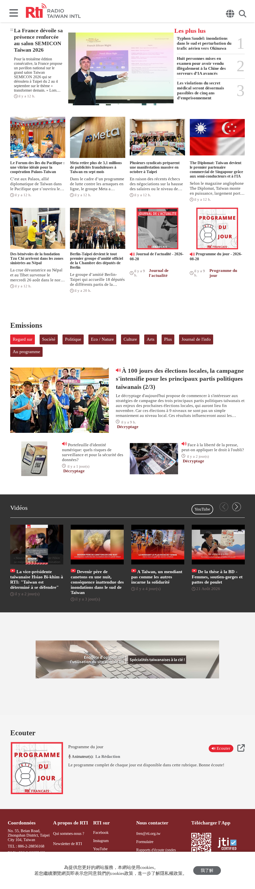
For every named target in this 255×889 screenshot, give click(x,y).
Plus (168, 339)
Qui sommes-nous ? (68, 833)
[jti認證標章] (230, 844)
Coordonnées (22, 822)
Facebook (101, 832)
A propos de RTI (70, 822)
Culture (130, 339)
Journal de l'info (196, 339)
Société (48, 339)
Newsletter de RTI (67, 844)
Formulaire (144, 842)
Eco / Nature (102, 339)
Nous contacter (152, 822)
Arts (150, 339)
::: (11, 29)
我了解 (207, 870)
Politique (73, 339)
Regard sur (22, 339)
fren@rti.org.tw (148, 833)
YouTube (202, 509)
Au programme (26, 351)
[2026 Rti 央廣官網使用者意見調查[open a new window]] (127, 659)
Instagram (101, 841)
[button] (236, 506)
